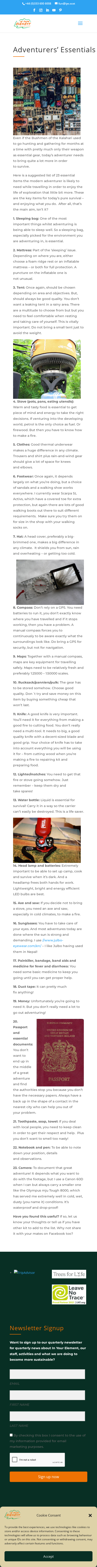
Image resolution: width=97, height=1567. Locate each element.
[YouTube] (53, 11)
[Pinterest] (60, 11)
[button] (90, 1515)
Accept (48, 1556)
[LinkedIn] (47, 11)
